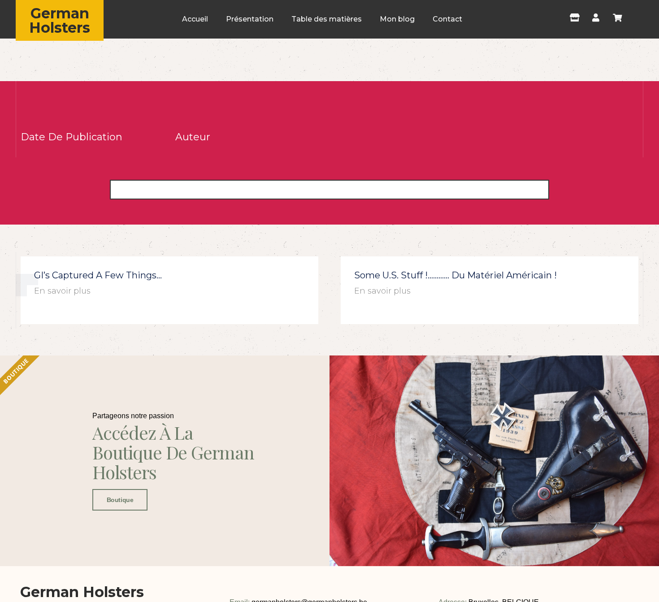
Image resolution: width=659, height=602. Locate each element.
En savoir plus (62, 291)
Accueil (195, 19)
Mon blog (397, 19)
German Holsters (59, 20)
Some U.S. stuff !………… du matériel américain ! (455, 275)
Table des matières (326, 19)
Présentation (249, 19)
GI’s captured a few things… (98, 275)
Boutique (120, 499)
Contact (447, 19)
